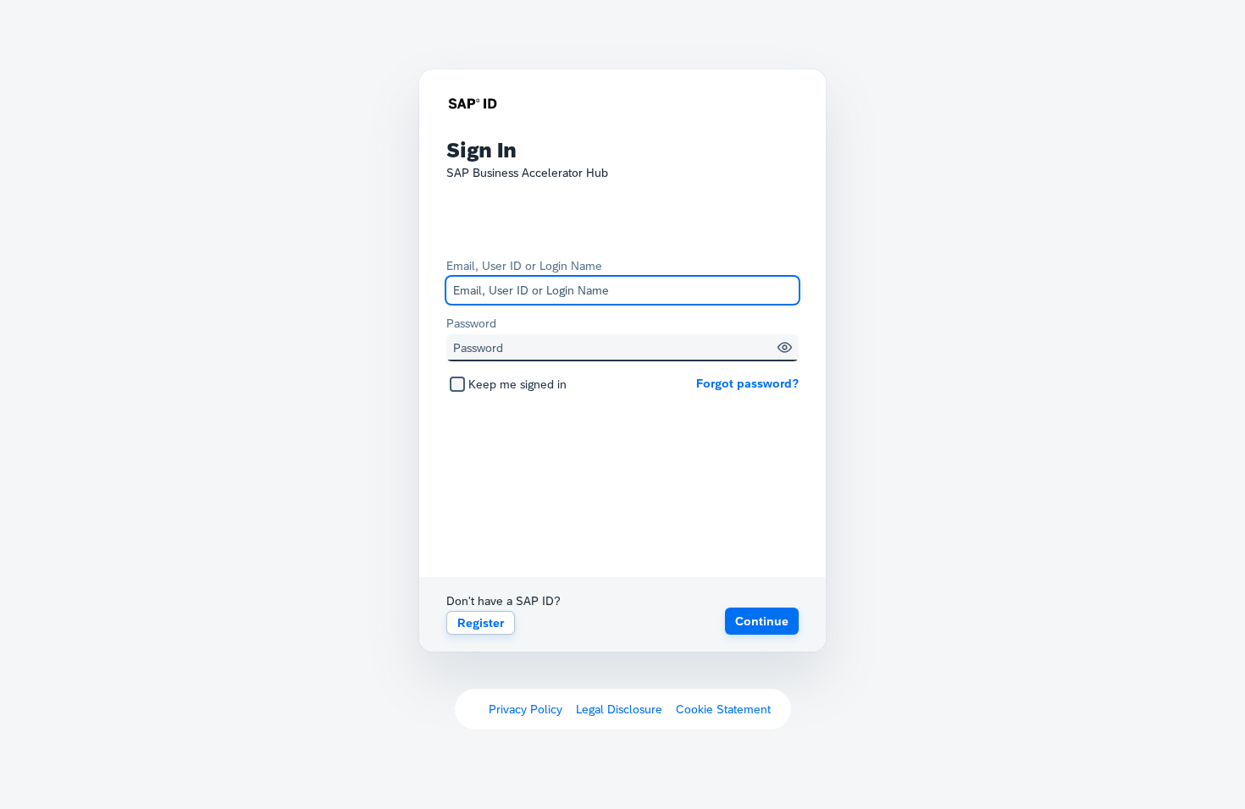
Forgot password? (747, 383)
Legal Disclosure (619, 709)
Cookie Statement (723, 709)
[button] (785, 347)
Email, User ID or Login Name (524, 265)
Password (471, 323)
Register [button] (480, 623)
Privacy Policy (525, 709)
